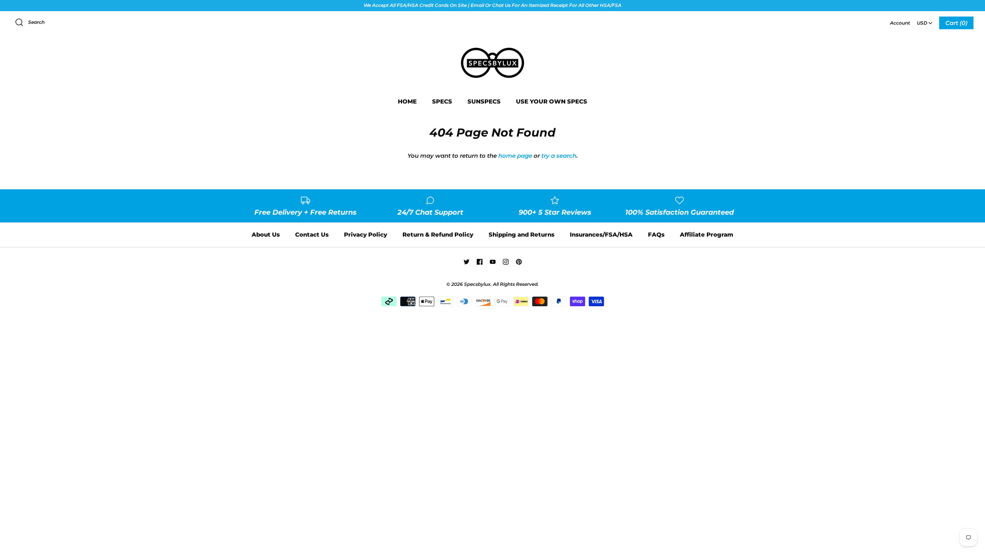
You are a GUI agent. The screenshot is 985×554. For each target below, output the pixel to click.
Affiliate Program (706, 234)
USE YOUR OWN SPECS (551, 101)
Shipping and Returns (521, 234)
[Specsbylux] (492, 48)
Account (900, 23)
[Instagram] (506, 262)
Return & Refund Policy (437, 234)
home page (515, 155)
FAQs (656, 234)
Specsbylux (477, 284)
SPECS (442, 101)
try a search (558, 155)
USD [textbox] (925, 20)
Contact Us (312, 234)
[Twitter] (466, 262)
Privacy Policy (365, 234)
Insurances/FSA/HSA (601, 234)
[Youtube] (493, 262)
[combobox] (924, 20)
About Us (266, 234)
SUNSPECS (484, 101)
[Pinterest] (519, 262)
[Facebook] (479, 262)
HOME (407, 101)
